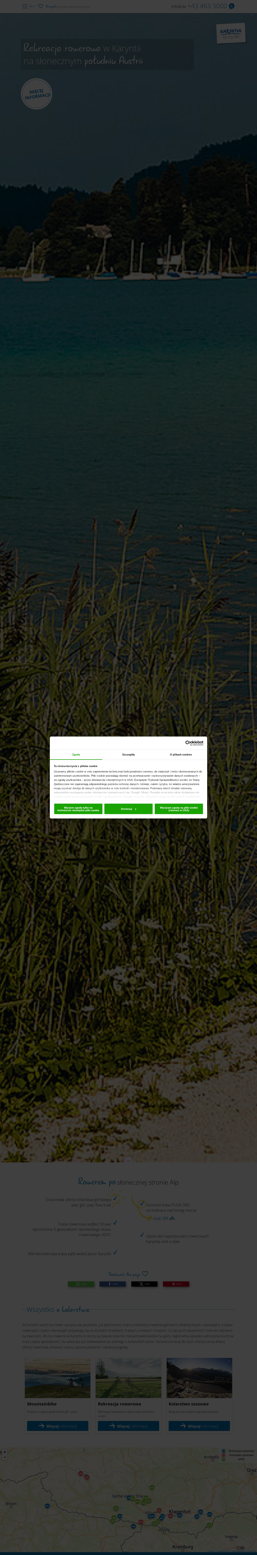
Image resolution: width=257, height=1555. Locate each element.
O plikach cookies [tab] (181, 754)
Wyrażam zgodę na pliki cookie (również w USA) (179, 809)
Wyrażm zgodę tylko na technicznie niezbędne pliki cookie (78, 809)
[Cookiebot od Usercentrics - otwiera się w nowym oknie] (188, 743)
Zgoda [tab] (76, 754)
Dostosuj (126, 808)
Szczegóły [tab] (128, 754)
